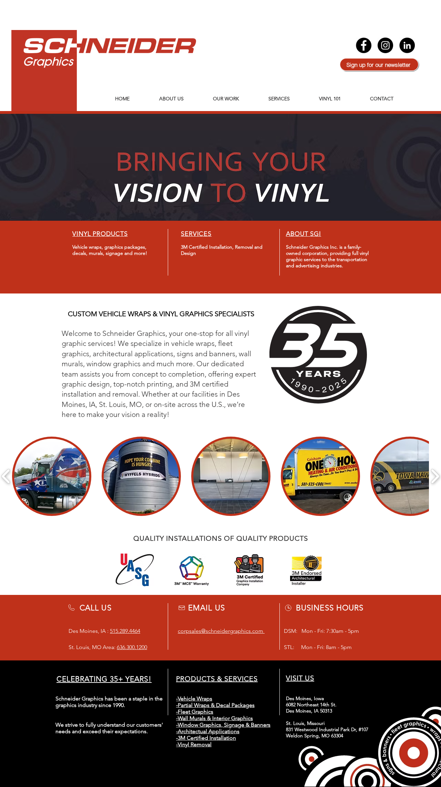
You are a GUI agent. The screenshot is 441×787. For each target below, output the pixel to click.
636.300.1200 (132, 647)
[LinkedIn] (407, 45)
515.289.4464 (125, 631)
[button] (51, 476)
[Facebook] (363, 45)
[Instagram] (385, 45)
